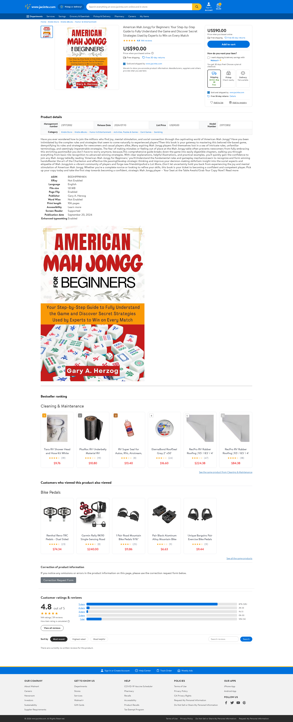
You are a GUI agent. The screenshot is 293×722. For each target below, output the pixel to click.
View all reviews (52, 628)
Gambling (158, 132)
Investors (28, 700)
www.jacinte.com (154, 63)
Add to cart (228, 44)
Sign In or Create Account (117, 670)
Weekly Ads (187, 670)
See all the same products (239, 558)
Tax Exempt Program (134, 709)
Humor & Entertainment (85, 21)
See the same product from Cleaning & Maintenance (225, 472)
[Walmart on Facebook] (226, 703)
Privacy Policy (181, 691)
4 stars (82, 608)
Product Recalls (131, 704)
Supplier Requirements (35, 709)
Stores (77, 691)
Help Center (145, 670)
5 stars (82, 604)
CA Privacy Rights (182, 695)
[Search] (197, 6)
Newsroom (29, 695)
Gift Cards (79, 704)
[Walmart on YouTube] (238, 703)
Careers (132, 16)
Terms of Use (180, 686)
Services (51, 16)
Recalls (127, 695)
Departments (36, 16)
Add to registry (239, 102)
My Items (144, 16)
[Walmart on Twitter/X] (232, 703)
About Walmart (31, 686)
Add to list (218, 102)
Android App (230, 691)
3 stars (82, 611)
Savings (62, 16)
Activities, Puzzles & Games (126, 132)
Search (246, 639)
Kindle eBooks (67, 21)
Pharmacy (119, 16)
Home (43, 21)
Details (233, 96)
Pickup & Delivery (102, 16)
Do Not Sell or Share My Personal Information (196, 704)
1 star (82, 619)
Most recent (59, 639)
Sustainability (30, 704)
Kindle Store (53, 21)
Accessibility (130, 700)
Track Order (166, 670)
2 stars (82, 615)
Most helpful (99, 639)
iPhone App (229, 686)
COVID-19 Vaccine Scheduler (138, 686)
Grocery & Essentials (79, 16)
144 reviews (146, 40)
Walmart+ (79, 700)
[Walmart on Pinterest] (244, 703)
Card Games (145, 132)
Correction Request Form (58, 580)
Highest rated (78, 639)
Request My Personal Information (190, 700)
